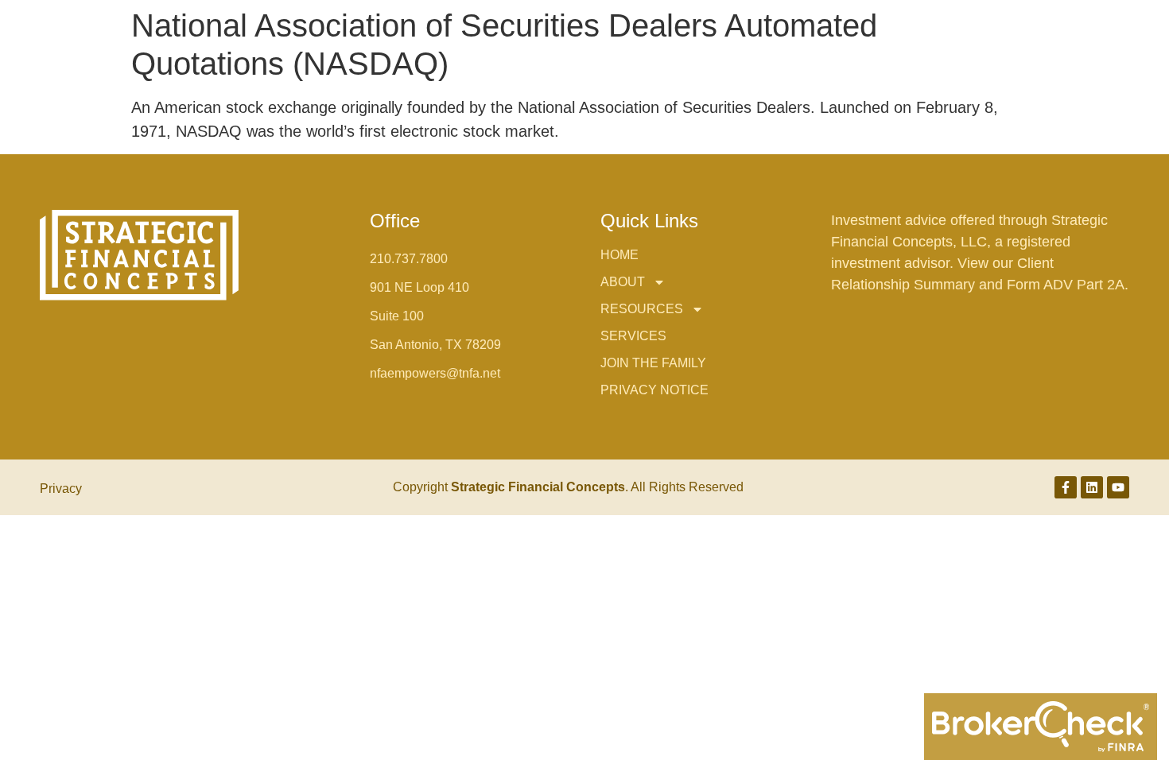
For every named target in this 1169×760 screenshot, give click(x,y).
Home (619, 255)
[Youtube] (1118, 487)
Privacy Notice (654, 390)
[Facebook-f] (1065, 487)
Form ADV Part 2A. (1067, 285)
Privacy (61, 488)
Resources (641, 309)
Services (633, 336)
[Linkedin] (1092, 487)
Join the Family (653, 363)
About (622, 282)
